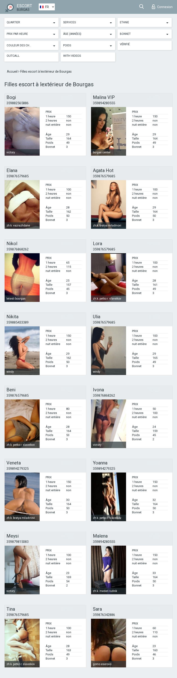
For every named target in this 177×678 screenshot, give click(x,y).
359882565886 (17, 103)
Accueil (12, 71)
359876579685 (17, 176)
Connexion (165, 7)
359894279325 (17, 469)
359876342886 (104, 615)
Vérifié (125, 44)
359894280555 (104, 103)
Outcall (13, 55)
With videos (72, 55)
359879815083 (17, 542)
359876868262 (17, 249)
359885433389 (17, 322)
